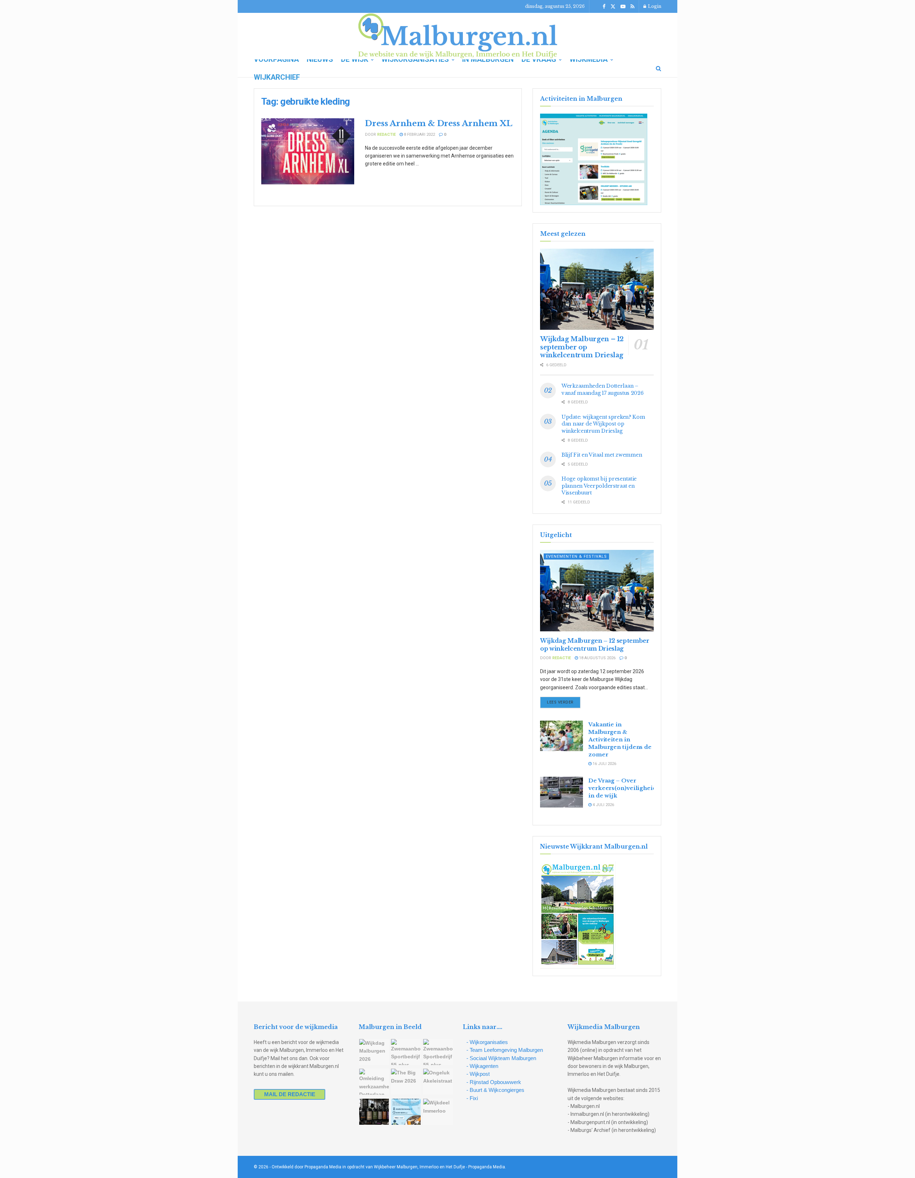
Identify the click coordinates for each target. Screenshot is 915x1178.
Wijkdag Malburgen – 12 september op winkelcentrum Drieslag (582, 347)
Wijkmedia (588, 59)
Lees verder (563, 702)
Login (654, 6)
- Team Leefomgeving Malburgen (504, 1050)
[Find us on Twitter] (612, 6)
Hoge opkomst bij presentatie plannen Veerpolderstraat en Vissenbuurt (599, 486)
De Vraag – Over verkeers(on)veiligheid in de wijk (622, 788)
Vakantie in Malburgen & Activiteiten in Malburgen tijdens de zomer (620, 739)
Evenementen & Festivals (576, 556)
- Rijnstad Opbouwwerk (493, 1082)
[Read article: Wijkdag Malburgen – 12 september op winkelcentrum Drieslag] (597, 289)
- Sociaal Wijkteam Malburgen (501, 1058)
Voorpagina (276, 59)
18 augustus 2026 (596, 658)
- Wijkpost (478, 1074)
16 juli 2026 (604, 763)
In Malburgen (488, 59)
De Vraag (538, 59)
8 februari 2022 (419, 134)
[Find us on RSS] (632, 6)
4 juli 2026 (603, 804)
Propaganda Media (486, 1166)
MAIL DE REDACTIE (289, 1094)
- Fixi (472, 1098)
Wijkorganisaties (415, 59)
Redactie (386, 134)
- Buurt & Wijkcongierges (495, 1090)
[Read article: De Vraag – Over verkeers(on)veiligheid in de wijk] (561, 792)
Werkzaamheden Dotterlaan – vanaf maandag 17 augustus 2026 (603, 389)
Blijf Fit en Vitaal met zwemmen (602, 455)
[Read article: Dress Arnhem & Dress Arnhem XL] (307, 151)
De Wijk (354, 59)
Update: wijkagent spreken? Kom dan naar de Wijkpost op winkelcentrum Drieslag (603, 424)
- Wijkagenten (482, 1066)
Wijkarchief (277, 77)
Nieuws (320, 59)
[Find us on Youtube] (622, 6)
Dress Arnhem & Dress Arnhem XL (439, 123)
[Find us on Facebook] (604, 6)
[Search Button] (658, 68)
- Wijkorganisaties (487, 1042)
